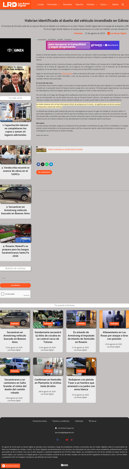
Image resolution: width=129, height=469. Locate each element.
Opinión (115, 4)
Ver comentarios (44, 172)
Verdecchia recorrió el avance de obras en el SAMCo (16, 171)
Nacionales (67, 4)
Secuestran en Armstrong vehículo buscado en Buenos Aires (14, 337)
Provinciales (52, 4)
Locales (40, 4)
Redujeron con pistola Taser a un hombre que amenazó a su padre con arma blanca (81, 385)
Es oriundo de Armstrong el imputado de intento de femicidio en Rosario (81, 337)
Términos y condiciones (60, 421)
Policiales (90, 4)
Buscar (93, 421)
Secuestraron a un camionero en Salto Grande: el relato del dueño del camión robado (14, 386)
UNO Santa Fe (67, 73)
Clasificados (79, 421)
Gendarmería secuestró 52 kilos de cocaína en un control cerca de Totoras (48, 337)
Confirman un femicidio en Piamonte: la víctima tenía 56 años (48, 383)
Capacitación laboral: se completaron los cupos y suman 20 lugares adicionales (16, 130)
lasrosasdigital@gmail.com (64, 432)
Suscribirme (15, 285)
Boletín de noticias (15, 268)
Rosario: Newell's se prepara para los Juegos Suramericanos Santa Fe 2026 (15, 251)
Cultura (103, 4)
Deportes (79, 4)
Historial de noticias (40, 421)
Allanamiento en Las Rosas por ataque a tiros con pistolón (114, 335)
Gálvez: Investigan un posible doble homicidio (65, 149)
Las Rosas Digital (118, 33)
